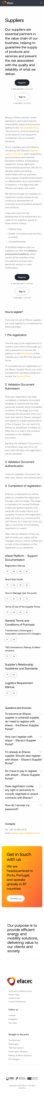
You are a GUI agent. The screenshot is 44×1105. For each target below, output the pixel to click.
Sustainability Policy (29, 127)
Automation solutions (17, 1051)
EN (14, 571)
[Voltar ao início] (8, 3)
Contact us (15, 898)
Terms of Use (23, 376)
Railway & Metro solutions (19, 1055)
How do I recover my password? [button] (17, 807)
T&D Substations (16, 1048)
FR (20, 571)
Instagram (13, 1019)
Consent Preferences (16, 1002)
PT (7, 571)
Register (22, 82)
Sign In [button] (22, 97)
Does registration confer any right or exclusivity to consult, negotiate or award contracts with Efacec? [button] (21, 792)
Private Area (27, 353)
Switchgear (13, 1044)
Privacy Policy (14, 995)
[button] (41, 3)
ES (27, 571)
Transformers (14, 1040)
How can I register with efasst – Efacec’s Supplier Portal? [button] (20, 740)
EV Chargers (14, 1059)
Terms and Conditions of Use (20, 991)
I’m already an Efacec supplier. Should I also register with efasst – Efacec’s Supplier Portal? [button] (23, 757)
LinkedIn (12, 1015)
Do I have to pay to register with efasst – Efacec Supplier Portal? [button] (22, 774)
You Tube (12, 1023)
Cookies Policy (14, 998)
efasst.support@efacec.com (25, 833)
